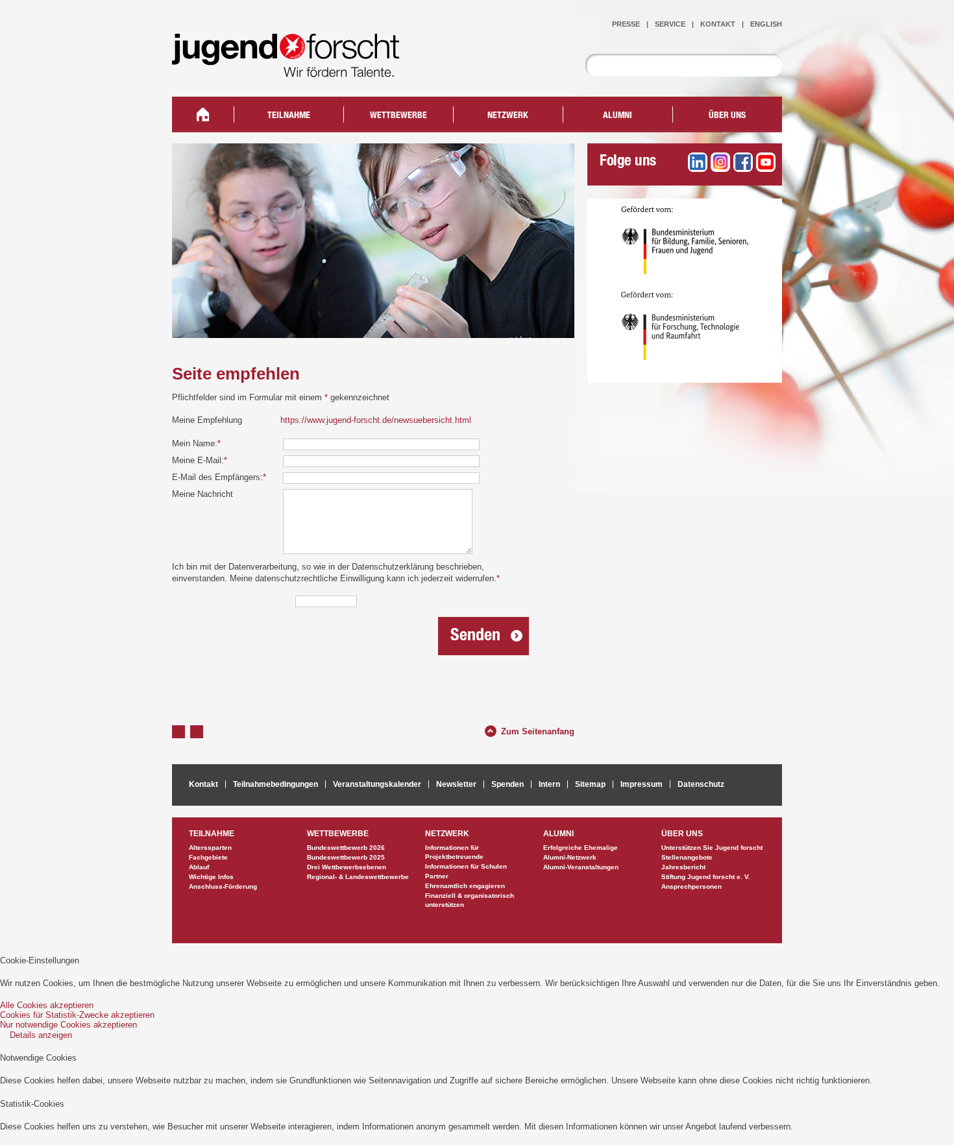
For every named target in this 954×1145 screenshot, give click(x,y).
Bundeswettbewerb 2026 (346, 847)
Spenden (507, 784)
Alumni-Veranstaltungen (580, 867)
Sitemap (590, 784)
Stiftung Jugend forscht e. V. (705, 876)
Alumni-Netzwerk (569, 857)
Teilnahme (288, 116)
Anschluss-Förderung (223, 886)
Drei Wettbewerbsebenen (346, 867)
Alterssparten (210, 847)
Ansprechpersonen (691, 886)
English (766, 24)
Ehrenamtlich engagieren (465, 885)
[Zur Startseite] (295, 68)
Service (670, 24)
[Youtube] (766, 162)
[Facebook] (743, 162)
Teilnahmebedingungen (275, 784)
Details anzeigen (41, 1035)
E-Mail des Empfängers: (219, 477)
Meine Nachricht (202, 494)
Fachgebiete (208, 857)
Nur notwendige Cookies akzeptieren (68, 1025)
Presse (626, 24)
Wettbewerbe (398, 116)
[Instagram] (720, 162)
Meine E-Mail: (199, 460)
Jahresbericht (683, 867)
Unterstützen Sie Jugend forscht (712, 847)
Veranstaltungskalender (377, 784)
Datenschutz (701, 784)
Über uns (727, 116)
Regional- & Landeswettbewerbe (358, 876)
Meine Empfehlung (207, 420)
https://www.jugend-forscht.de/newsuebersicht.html (375, 420)
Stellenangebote (687, 857)
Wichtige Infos (211, 876)
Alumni (617, 116)
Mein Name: (196, 443)
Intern (549, 784)
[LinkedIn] (697, 162)
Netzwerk (507, 116)
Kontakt (717, 24)
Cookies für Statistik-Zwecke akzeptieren (77, 1015)
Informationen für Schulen (466, 866)
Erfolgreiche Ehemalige (580, 847)
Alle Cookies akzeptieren (46, 1005)
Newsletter (456, 784)
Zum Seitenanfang (537, 730)
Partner (436, 876)
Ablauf (199, 867)
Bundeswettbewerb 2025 (346, 857)
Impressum (641, 784)
